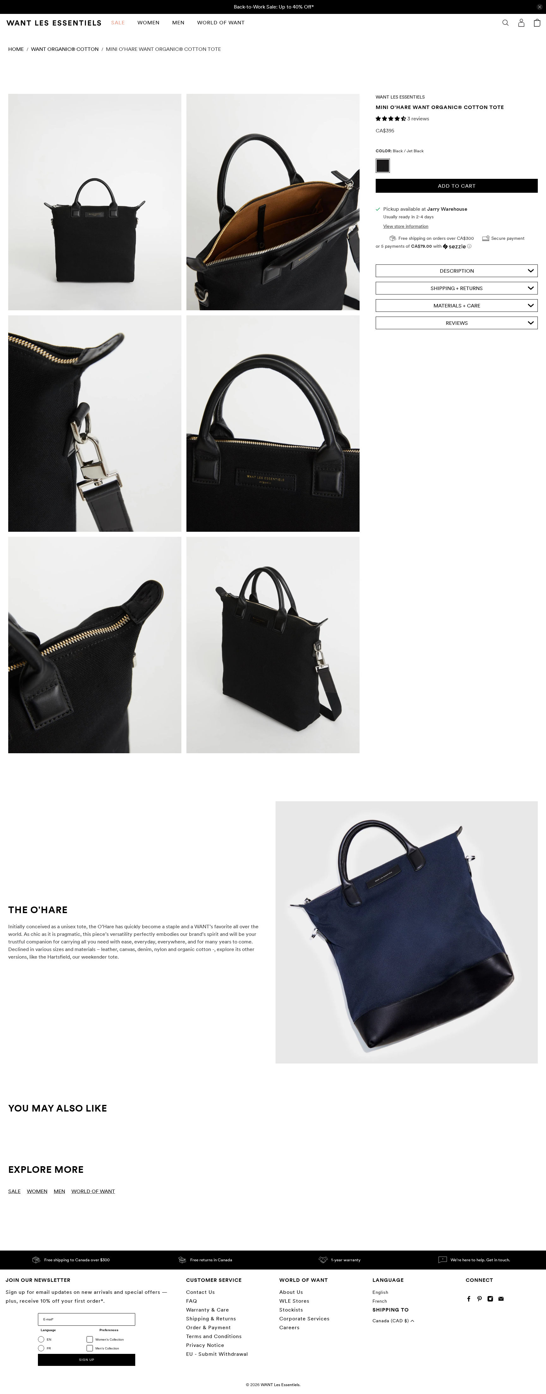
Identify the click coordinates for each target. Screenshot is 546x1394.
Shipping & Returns (211, 1319)
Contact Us (200, 1292)
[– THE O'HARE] (407, 932)
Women (148, 23)
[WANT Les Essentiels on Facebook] (470, 1300)
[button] (391, 119)
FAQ (191, 1301)
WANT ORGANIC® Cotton (65, 49)
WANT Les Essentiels (400, 97)
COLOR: (400, 150)
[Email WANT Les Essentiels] (502, 1300)
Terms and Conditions (214, 1336)
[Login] (521, 23)
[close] (540, 7)
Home (16, 49)
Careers (289, 1327)
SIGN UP (86, 1359)
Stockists (291, 1310)
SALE (118, 23)
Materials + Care (457, 306)
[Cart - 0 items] (537, 22)
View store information (405, 226)
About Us (291, 1292)
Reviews (457, 323)
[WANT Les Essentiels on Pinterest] (481, 1300)
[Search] (505, 23)
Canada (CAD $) (391, 1320)
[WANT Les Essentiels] (53, 23)
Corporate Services (304, 1319)
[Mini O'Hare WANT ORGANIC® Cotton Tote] (94, 202)
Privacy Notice (205, 1345)
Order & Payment (208, 1327)
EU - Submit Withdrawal (217, 1354)
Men (178, 23)
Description (457, 271)
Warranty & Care (207, 1310)
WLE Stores (294, 1301)
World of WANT (221, 23)
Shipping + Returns (457, 288)
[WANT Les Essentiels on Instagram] (491, 1300)
